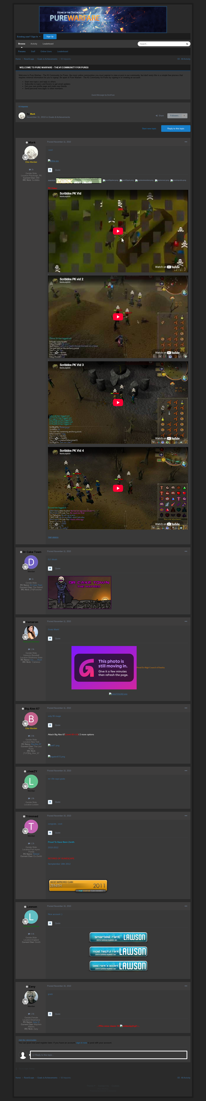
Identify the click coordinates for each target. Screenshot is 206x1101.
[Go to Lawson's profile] (31, 917)
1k (32, 579)
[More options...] (186, 142)
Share (160, 115)
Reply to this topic (175, 128)
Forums (21, 51)
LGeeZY (32, 771)
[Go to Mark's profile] (22, 115)
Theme (90, 1086)
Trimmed (32, 816)
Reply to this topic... (44, 1055)
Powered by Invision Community (103, 1091)
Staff (33, 51)
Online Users (46, 51)
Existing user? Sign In (28, 37)
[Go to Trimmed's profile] (31, 826)
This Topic (175, 44)
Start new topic (149, 128)
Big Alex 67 (32, 708)
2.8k (32, 736)
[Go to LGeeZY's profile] (31, 781)
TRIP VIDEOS (53, 537)
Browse (21, 44)
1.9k (32, 649)
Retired (36, 854)
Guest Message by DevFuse (103, 95)
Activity (34, 44)
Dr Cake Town (32, 552)
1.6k (32, 1014)
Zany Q (36, 1022)
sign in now (81, 1042)
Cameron (32, 622)
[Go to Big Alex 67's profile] (31, 719)
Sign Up (49, 36)
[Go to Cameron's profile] (31, 632)
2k (32, 169)
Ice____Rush (36, 660)
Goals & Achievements (59, 117)
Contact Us (103, 1086)
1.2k (32, 843)
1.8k (32, 798)
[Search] (187, 43)
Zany (32, 986)
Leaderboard (62, 51)
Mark (32, 142)
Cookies (115, 1086)
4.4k (32, 934)
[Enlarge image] (53, 161)
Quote (57, 170)
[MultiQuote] (50, 170)
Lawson (32, 906)
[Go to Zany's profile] (31, 997)
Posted (59, 142)
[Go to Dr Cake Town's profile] (31, 562)
